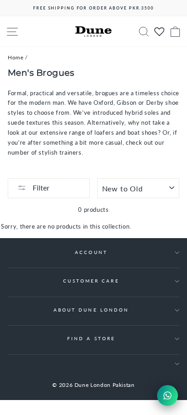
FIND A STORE (91, 338)
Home (16, 57)
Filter (40, 187)
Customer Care (91, 280)
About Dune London (91, 309)
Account (91, 252)
